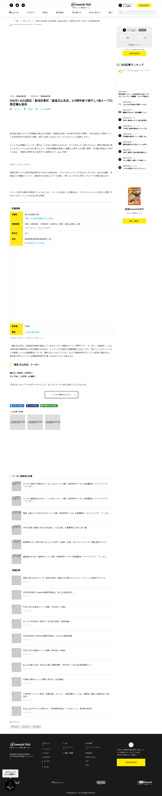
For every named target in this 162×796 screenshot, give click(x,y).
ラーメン (18, 109)
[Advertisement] (61, 121)
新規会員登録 (144, 5)
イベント (30, 12)
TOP (17, 21)
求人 (87, 761)
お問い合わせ (90, 757)
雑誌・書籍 (69, 753)
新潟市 (30, 109)
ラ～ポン (36, 727)
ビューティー (95, 12)
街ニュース (14, 12)
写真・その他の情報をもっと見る (39, 218)
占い (111, 12)
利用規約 (89, 753)
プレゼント (76, 12)
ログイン (142, 30)
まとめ (46, 767)
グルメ (45, 12)
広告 (87, 765)
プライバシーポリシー (93, 748)
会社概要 (89, 743)
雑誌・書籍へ (134, 221)
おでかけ (60, 12)
